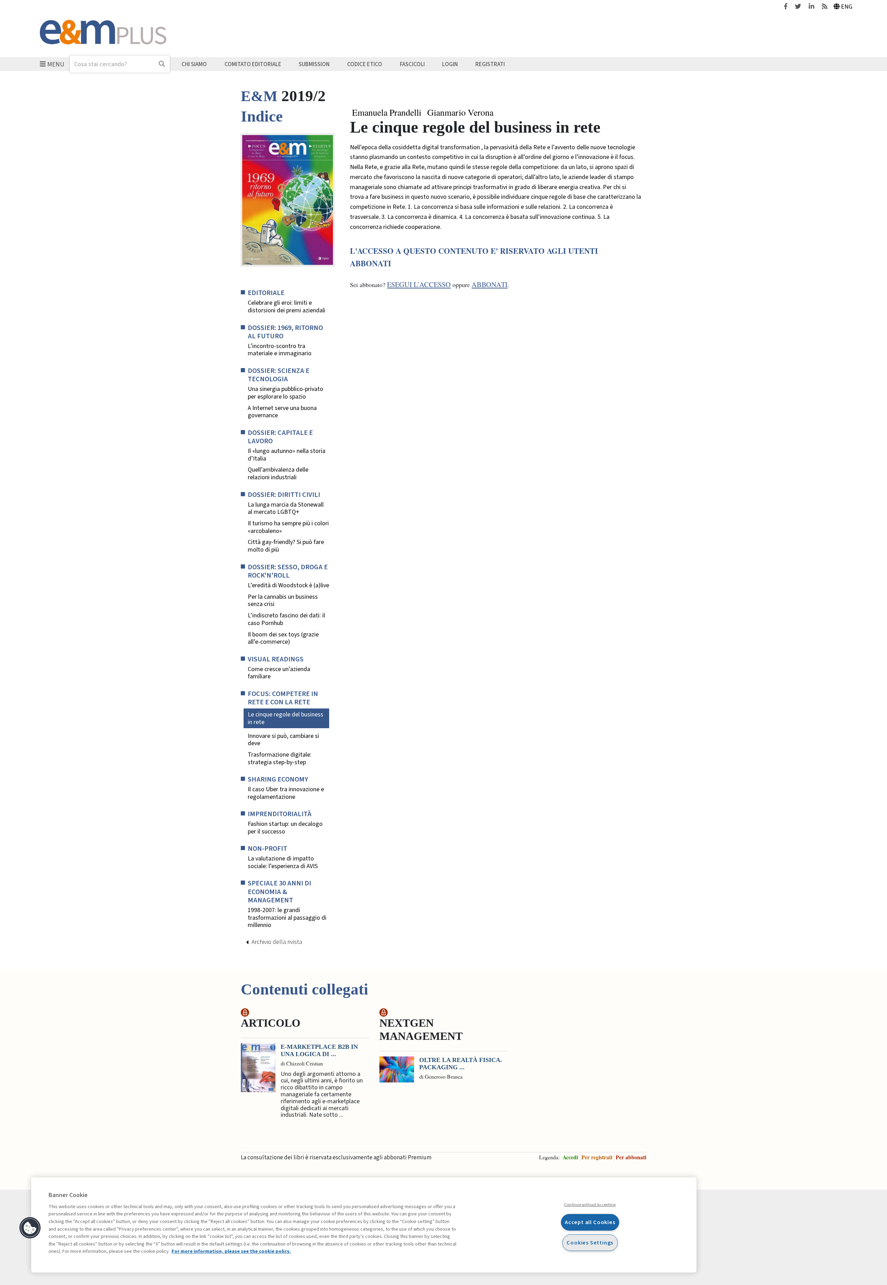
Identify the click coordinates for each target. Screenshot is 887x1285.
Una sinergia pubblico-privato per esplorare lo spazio (285, 392)
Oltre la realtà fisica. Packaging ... (460, 1063)
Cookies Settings (590, 1243)
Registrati (490, 64)
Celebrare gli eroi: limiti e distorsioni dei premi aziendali (286, 306)
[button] (30, 1228)
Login (450, 64)
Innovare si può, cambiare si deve (283, 739)
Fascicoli (412, 64)
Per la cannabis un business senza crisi (283, 600)
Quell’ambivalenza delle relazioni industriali (278, 473)
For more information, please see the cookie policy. (231, 1251)
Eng (846, 6)
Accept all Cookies (590, 1222)
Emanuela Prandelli (386, 112)
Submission (314, 64)
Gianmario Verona (460, 112)
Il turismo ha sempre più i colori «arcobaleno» (288, 527)
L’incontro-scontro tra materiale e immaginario (279, 349)
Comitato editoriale (253, 64)
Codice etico (364, 64)
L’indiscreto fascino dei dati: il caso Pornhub (286, 619)
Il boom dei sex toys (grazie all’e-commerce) (283, 638)
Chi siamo (194, 64)
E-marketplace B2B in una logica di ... (319, 1050)
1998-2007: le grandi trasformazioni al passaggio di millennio (287, 918)
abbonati (490, 284)
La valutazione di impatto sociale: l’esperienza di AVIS (283, 862)
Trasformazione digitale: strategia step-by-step (279, 758)
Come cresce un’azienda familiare (279, 673)
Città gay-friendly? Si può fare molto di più (286, 545)
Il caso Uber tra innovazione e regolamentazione (286, 793)
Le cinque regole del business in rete (285, 718)
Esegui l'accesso (419, 284)
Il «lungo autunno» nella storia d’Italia (286, 454)
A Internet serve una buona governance (282, 411)
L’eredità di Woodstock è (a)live (288, 585)
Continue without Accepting (590, 1205)
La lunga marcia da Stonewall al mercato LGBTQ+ (286, 508)
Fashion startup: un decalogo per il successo (285, 827)
